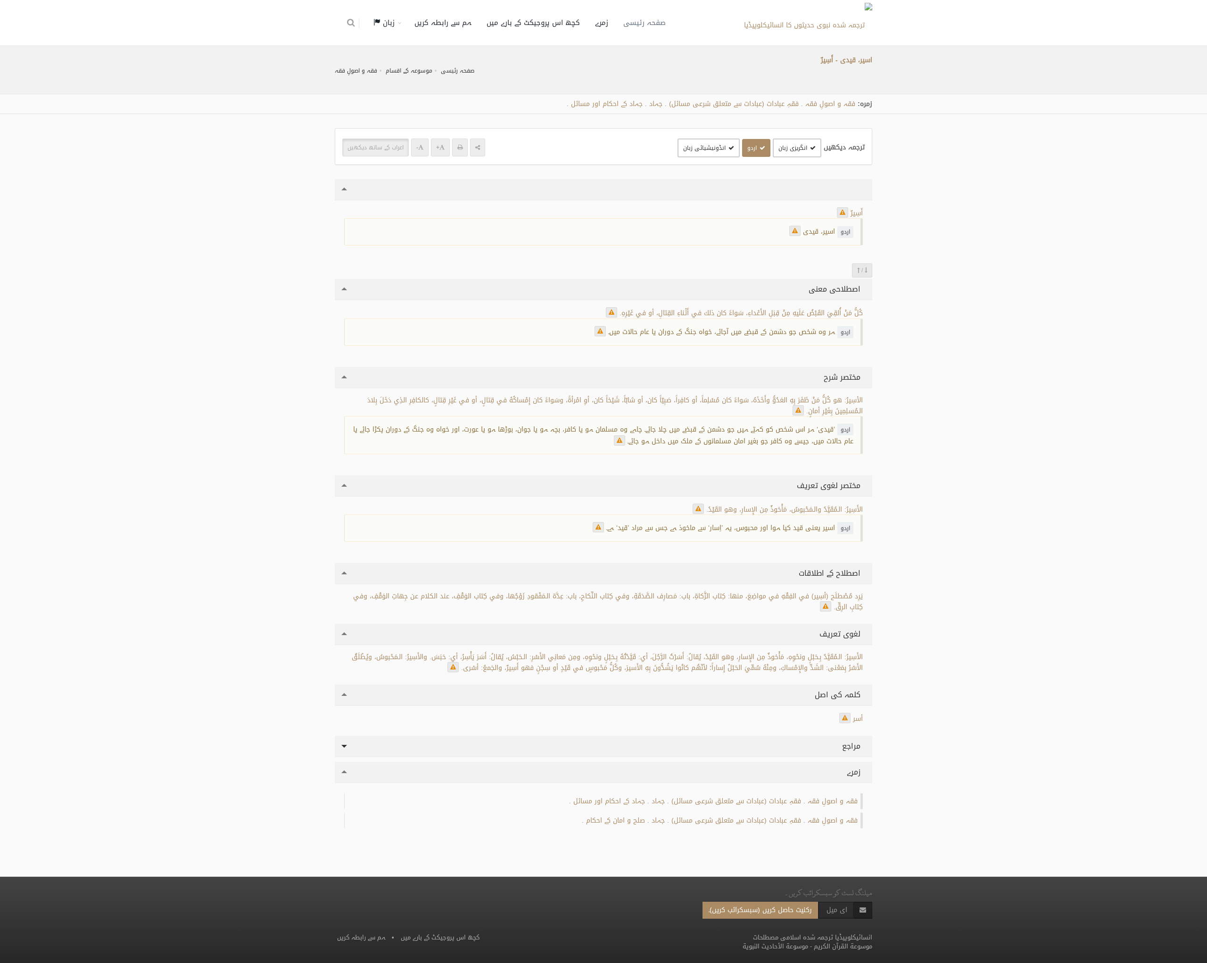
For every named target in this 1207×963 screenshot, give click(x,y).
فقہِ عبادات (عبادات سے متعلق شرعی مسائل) (734, 104)
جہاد (655, 104)
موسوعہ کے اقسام (409, 70)
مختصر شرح (843, 377)
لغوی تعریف (841, 634)
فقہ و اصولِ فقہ (356, 70)
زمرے (601, 22)
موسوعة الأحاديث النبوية (775, 946)
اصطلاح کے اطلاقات (831, 573)
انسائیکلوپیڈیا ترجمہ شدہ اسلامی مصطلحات (812, 937)
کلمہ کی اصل (839, 694)
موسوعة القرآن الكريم (843, 946)
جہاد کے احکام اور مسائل (607, 104)
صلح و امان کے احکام (615, 820)
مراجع (852, 746)
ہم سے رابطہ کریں (442, 22)
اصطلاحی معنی (836, 289)
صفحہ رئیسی (644, 22)
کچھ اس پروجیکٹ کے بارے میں (533, 22)
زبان (387, 22)
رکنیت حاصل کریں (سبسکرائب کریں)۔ (760, 910)
